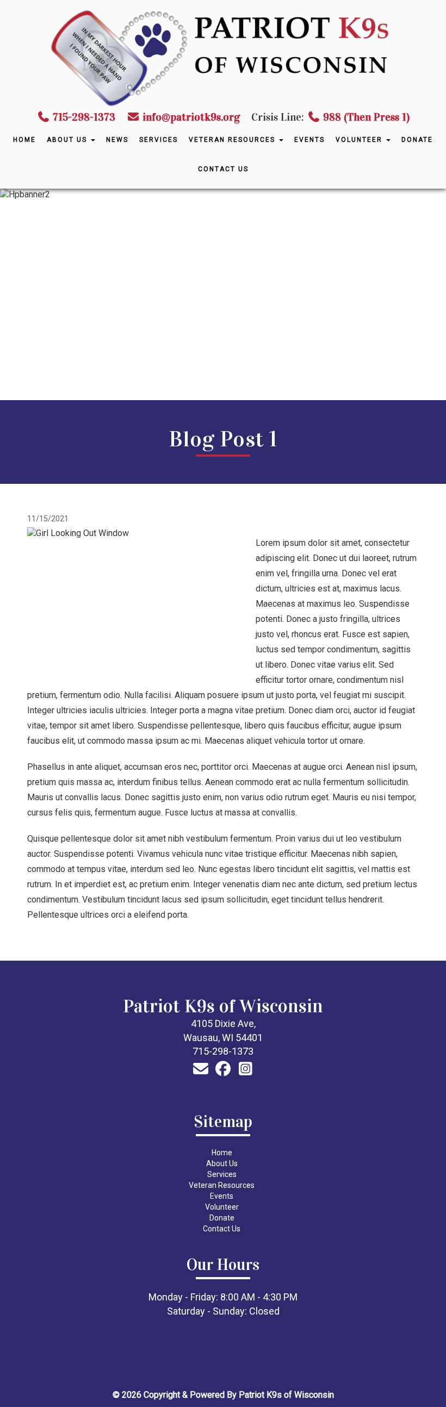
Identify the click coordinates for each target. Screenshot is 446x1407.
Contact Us (223, 169)
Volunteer (360, 140)
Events (309, 140)
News (117, 140)
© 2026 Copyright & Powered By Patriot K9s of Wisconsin (223, 1395)
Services (158, 140)
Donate (417, 140)
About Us (68, 140)
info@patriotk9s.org (190, 116)
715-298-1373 (84, 116)
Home (24, 140)
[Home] (223, 57)
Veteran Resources (233, 140)
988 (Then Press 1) (366, 116)
